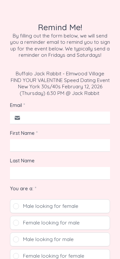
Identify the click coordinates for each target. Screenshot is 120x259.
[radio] (60, 206)
